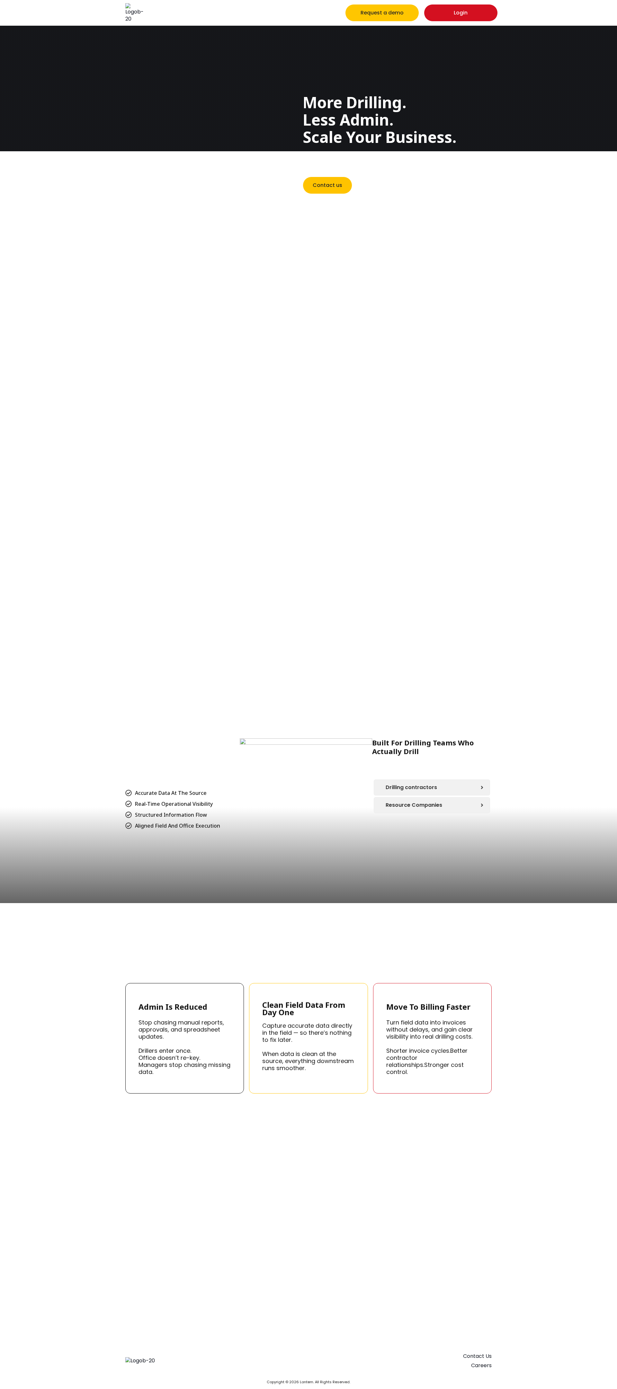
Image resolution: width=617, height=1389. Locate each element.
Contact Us (477, 1356)
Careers (481, 1365)
